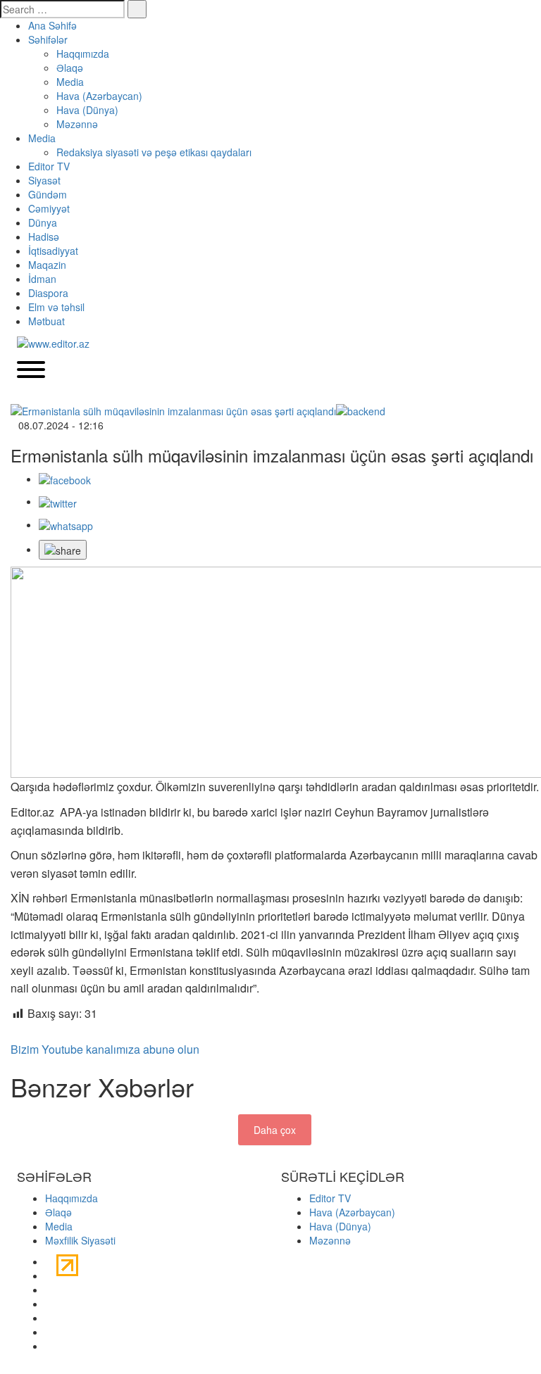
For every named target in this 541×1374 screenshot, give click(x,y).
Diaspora (48, 293)
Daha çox (275, 1130)
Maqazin (47, 265)
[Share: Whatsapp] (66, 524)
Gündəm (47, 194)
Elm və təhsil (56, 307)
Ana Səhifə (52, 25)
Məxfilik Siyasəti (80, 1240)
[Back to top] (4, 1367)
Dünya (42, 222)
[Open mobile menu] (31, 371)
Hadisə (43, 236)
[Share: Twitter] (58, 501)
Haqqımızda (82, 53)
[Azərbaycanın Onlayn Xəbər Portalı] (53, 342)
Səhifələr (48, 39)
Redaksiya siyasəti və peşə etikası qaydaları (153, 152)
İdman (42, 279)
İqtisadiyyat (53, 251)
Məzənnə (77, 124)
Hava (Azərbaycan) (99, 96)
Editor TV (49, 166)
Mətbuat (46, 321)
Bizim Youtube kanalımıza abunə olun (105, 1049)
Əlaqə (69, 68)
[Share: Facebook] (65, 479)
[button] (63, 550)
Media (70, 82)
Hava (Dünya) (87, 110)
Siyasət (44, 180)
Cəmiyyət (49, 208)
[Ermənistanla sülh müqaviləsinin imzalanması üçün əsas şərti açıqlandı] (275, 409)
